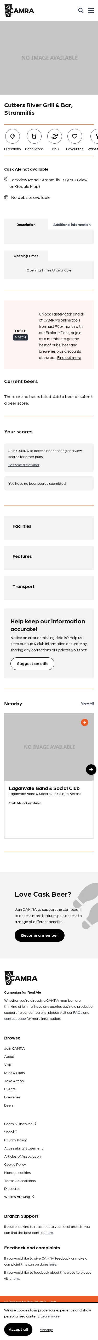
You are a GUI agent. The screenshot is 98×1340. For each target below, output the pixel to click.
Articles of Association (22, 1156)
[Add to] (84, 722)
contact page (15, 1018)
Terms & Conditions (20, 1180)
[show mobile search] (81, 10)
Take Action (14, 1080)
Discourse (12, 1188)
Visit (7, 1064)
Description (26, 224)
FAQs (77, 1012)
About (9, 1056)
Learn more (50, 1316)
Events (10, 1089)
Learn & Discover (18, 1123)
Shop (8, 1132)
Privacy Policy (15, 1140)
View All (87, 703)
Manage (46, 1329)
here (49, 1232)
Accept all (18, 1329)
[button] (91, 769)
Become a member (23, 464)
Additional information (72, 224)
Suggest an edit (32, 663)
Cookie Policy (15, 1164)
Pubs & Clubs (14, 1072)
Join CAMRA (14, 1048)
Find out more (69, 357)
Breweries (12, 1097)
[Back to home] (19, 10)
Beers (9, 1105)
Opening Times (26, 255)
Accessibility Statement (23, 1148)
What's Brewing (17, 1196)
